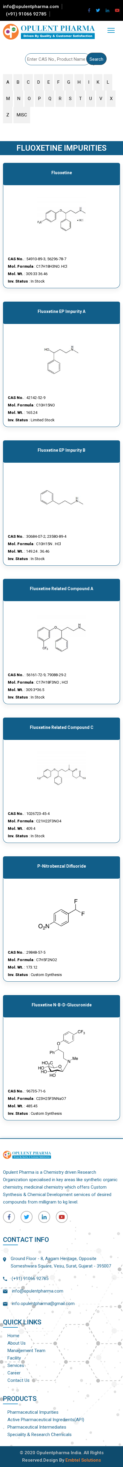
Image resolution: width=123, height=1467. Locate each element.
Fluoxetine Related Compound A (61, 588)
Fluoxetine (61, 172)
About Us (16, 1343)
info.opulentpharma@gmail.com (43, 1303)
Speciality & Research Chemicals (39, 1434)
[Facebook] (89, 10)
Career (14, 1373)
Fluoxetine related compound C (61, 727)
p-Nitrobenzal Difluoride (61, 866)
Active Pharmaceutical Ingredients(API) (45, 1419)
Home (13, 1335)
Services (15, 1365)
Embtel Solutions (83, 1460)
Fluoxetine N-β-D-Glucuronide (62, 1005)
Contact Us (18, 1380)
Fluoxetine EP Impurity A (61, 311)
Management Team (26, 1350)
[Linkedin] (107, 10)
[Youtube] (117, 10)
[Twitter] (98, 10)
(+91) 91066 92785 (26, 14)
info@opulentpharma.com (31, 6)
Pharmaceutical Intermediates (36, 1427)
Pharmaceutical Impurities (33, 1412)
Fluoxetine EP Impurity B (61, 450)
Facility (14, 1358)
